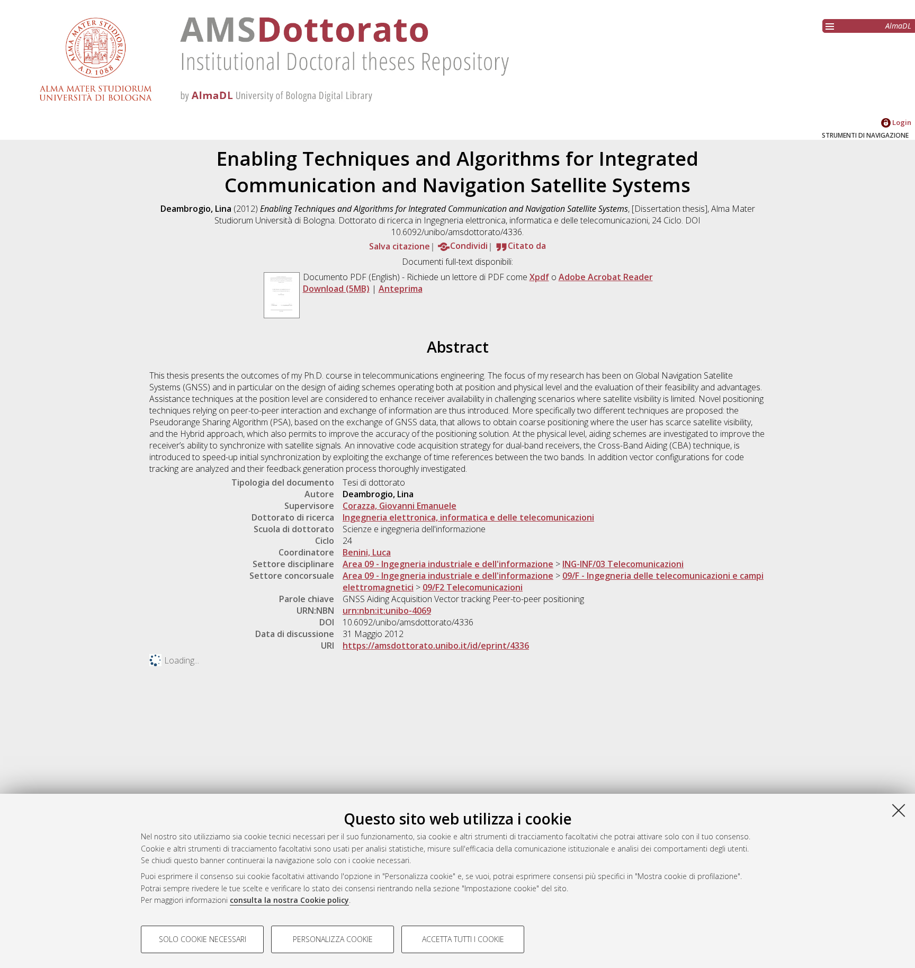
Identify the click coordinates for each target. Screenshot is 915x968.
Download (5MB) (336, 288)
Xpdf (539, 277)
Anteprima (401, 288)
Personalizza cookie (333, 939)
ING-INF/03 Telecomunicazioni (623, 564)
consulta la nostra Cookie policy (289, 900)
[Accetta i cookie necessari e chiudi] (898, 810)
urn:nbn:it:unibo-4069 (387, 610)
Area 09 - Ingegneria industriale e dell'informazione (448, 564)
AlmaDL (898, 26)
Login (901, 122)
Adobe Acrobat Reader (606, 277)
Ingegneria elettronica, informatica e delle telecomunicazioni (468, 517)
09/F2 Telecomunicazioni (473, 587)
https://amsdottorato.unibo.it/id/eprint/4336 (436, 645)
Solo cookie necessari (202, 939)
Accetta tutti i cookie (463, 939)
